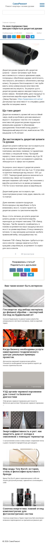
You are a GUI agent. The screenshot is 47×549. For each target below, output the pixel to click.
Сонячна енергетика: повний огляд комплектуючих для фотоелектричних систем (23, 511)
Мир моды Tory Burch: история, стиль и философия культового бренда (21, 471)
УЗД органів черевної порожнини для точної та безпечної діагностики (22, 394)
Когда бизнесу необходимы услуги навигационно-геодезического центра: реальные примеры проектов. (23, 353)
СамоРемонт (20, 3)
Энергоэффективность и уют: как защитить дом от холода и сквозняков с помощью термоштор (23, 434)
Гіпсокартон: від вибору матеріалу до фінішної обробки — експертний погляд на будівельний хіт (23, 312)
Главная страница (9, 22)
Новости (29, 33)
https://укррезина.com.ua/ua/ (30, 99)
